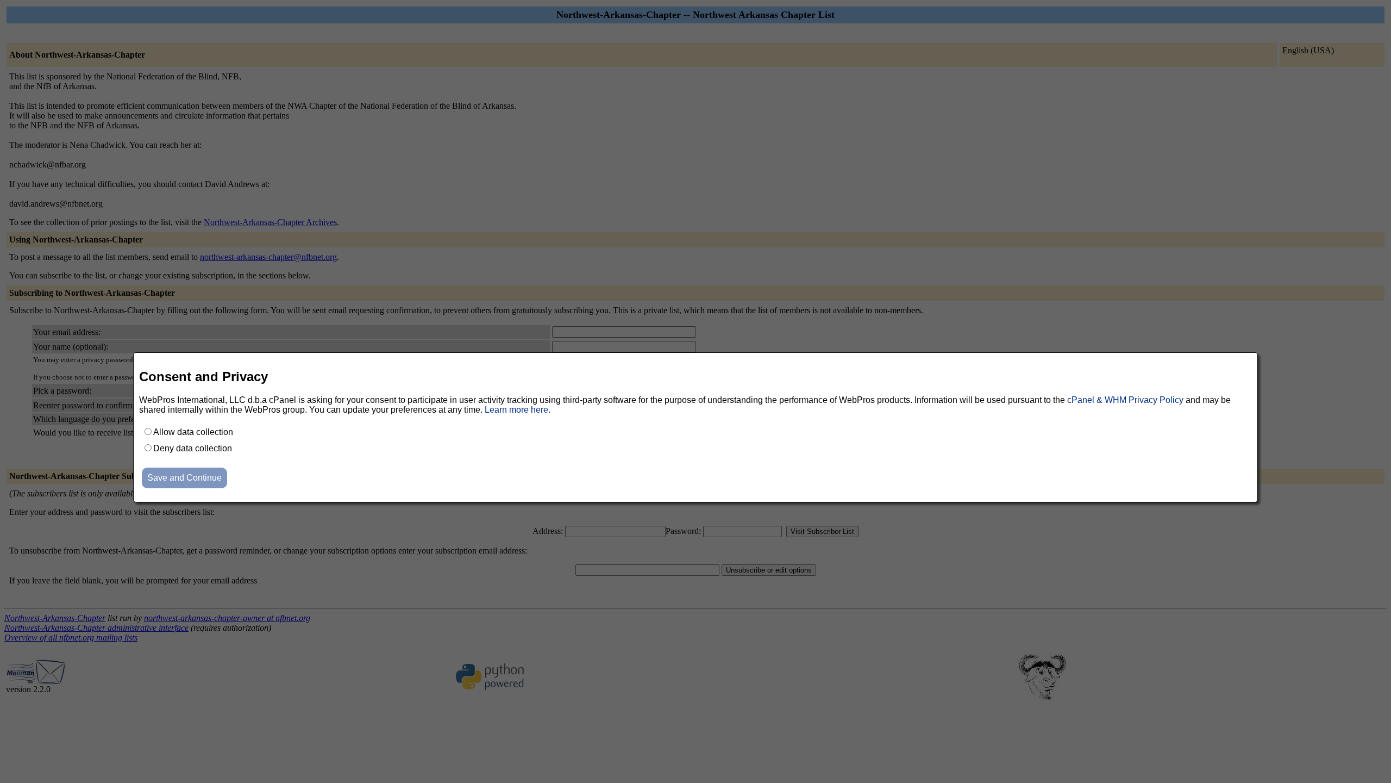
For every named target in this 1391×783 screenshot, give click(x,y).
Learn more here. (517, 409)
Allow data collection (193, 432)
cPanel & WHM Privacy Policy (1125, 400)
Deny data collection (192, 448)
